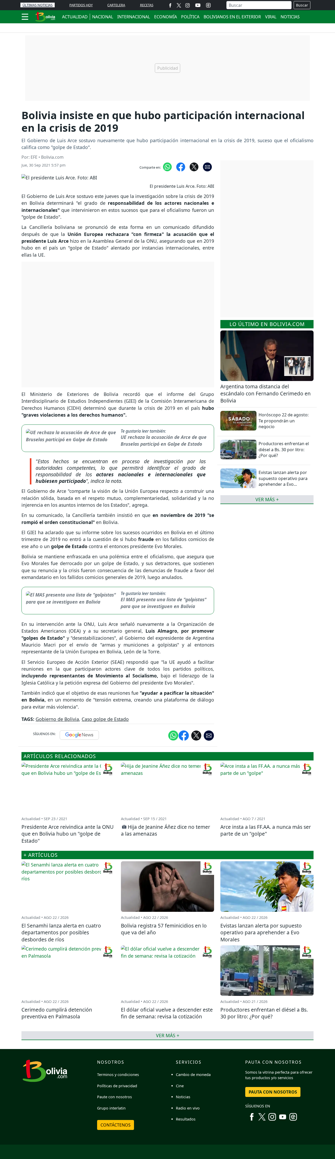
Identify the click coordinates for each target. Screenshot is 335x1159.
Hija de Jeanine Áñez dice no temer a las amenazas (165, 830)
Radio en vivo (188, 1108)
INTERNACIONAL (133, 17)
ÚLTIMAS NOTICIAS (38, 5)
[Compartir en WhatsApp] (167, 166)
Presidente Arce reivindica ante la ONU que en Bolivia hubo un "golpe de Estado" (67, 834)
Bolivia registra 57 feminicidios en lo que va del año (164, 929)
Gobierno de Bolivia (57, 719)
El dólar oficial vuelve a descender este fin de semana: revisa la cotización (167, 1013)
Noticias (183, 1096)
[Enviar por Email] (207, 166)
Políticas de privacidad (117, 1085)
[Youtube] (198, 5)
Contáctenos (115, 1125)
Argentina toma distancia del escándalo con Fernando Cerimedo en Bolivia (265, 393)
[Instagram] (187, 5)
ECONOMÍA (165, 17)
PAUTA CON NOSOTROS (273, 1092)
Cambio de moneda (193, 1074)
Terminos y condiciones (118, 1074)
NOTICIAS (290, 17)
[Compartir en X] (194, 166)
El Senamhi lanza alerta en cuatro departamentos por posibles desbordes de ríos (61, 932)
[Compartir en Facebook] (180, 166)
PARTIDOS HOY (81, 5)
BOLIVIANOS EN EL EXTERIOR (232, 17)
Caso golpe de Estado (105, 719)
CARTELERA (116, 5)
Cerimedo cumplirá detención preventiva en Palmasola (56, 1013)
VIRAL (270, 17)
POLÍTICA (190, 17)
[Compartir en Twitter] (196, 735)
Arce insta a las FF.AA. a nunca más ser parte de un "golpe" (265, 830)
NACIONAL (102, 17)
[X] (179, 5)
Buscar (302, 5)
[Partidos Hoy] (208, 5)
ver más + (267, 499)
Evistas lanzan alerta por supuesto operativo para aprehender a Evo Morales (283, 481)
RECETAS (146, 5)
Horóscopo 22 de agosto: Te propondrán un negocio (284, 420)
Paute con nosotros (114, 1096)
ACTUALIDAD (75, 17)
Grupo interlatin (111, 1108)
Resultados (186, 1119)
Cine (180, 1085)
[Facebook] (170, 5)
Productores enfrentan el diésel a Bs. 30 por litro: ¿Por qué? (284, 449)
